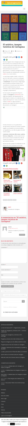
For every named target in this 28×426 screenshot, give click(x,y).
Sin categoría (9, 52)
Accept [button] (12, 424)
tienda (14, 200)
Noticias (3, 410)
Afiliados (3, 392)
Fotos (2, 404)
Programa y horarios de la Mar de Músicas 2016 (12, 339)
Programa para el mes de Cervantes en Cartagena (12, 344)
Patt (13, 51)
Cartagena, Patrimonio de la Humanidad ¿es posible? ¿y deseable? (14, 348)
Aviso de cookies (5, 395)
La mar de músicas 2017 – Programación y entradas (13, 327)
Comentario (4, 247)
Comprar (18, 51)
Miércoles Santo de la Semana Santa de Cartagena (13, 357)
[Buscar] (23, 301)
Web (2, 275)
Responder (22, 234)
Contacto (3, 401)
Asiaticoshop (18, 94)
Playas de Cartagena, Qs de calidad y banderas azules (13, 341)
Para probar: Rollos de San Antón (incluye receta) (13, 383)
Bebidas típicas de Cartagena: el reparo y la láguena (12, 366)
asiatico (5, 200)
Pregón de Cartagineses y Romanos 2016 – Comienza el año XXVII (13, 331)
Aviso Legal (3, 398)
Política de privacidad (6, 412)
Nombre (3, 264)
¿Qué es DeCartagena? (6, 415)
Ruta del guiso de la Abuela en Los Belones (12, 379)
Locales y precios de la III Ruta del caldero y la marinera (14, 351)
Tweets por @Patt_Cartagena (10, 307)
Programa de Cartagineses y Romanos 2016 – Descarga (12, 335)
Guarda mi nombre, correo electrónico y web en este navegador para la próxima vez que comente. (13, 282)
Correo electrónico (6, 269)
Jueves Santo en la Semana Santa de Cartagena (12, 354)
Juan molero (4, 374)
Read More (18, 424)
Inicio (2, 407)
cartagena (10, 200)
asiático (5, 74)
